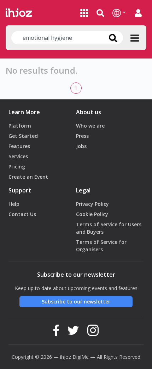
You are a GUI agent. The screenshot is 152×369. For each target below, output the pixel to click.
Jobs (81, 146)
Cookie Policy (92, 214)
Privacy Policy (92, 204)
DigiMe (80, 356)
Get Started (23, 136)
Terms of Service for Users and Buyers (108, 228)
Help (13, 204)
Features (19, 146)
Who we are (90, 125)
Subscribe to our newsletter (76, 301)
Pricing (16, 166)
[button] (119, 12)
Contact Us (22, 214)
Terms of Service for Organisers (101, 246)
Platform (19, 125)
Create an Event (28, 176)
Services (18, 156)
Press (82, 136)
